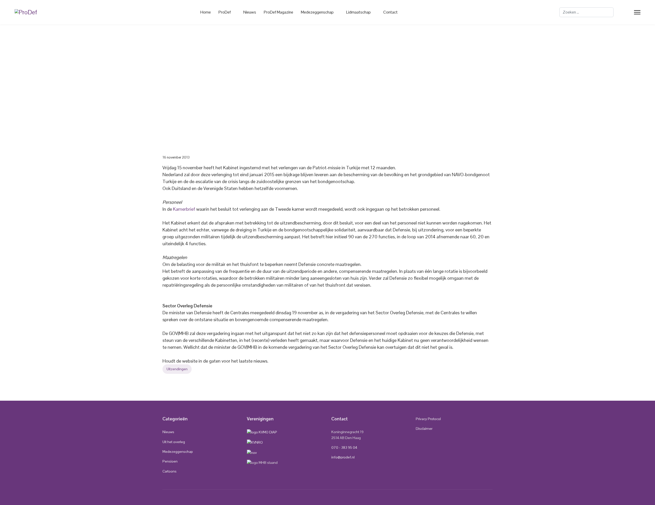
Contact (390, 12)
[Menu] (637, 12)
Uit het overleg (173, 442)
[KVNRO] (255, 442)
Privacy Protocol (428, 419)
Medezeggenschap (177, 451)
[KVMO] (262, 432)
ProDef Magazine (278, 12)
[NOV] (252, 452)
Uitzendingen (177, 369)
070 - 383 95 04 (344, 447)
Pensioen (170, 461)
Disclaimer (424, 428)
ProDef (225, 12)
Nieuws (249, 12)
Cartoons (169, 471)
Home (205, 12)
